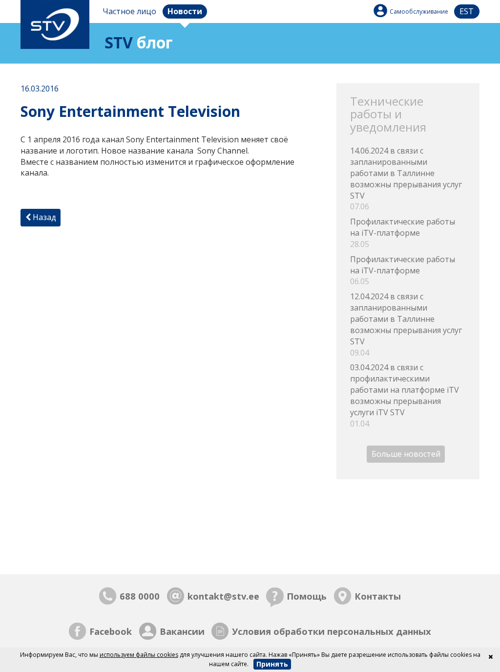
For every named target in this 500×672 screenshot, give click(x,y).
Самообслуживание (419, 11)
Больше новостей (406, 453)
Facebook (110, 631)
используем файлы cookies (139, 654)
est (466, 11)
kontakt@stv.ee (223, 596)
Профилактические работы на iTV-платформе (402, 232)
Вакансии (182, 631)
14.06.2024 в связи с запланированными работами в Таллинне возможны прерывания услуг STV (406, 178)
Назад (43, 217)
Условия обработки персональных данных (331, 631)
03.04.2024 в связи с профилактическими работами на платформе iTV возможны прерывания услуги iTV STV (404, 395)
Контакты (377, 596)
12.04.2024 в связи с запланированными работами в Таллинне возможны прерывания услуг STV (406, 324)
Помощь (307, 596)
